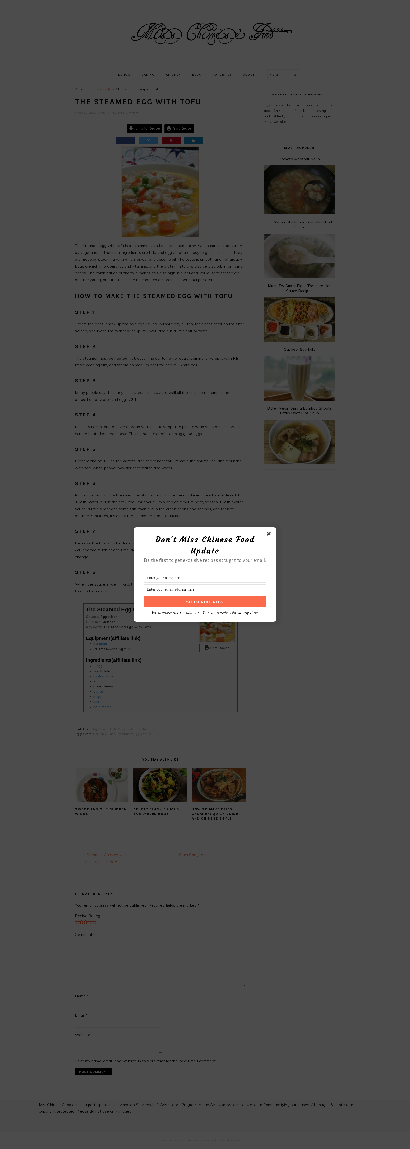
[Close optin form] (270, 535)
